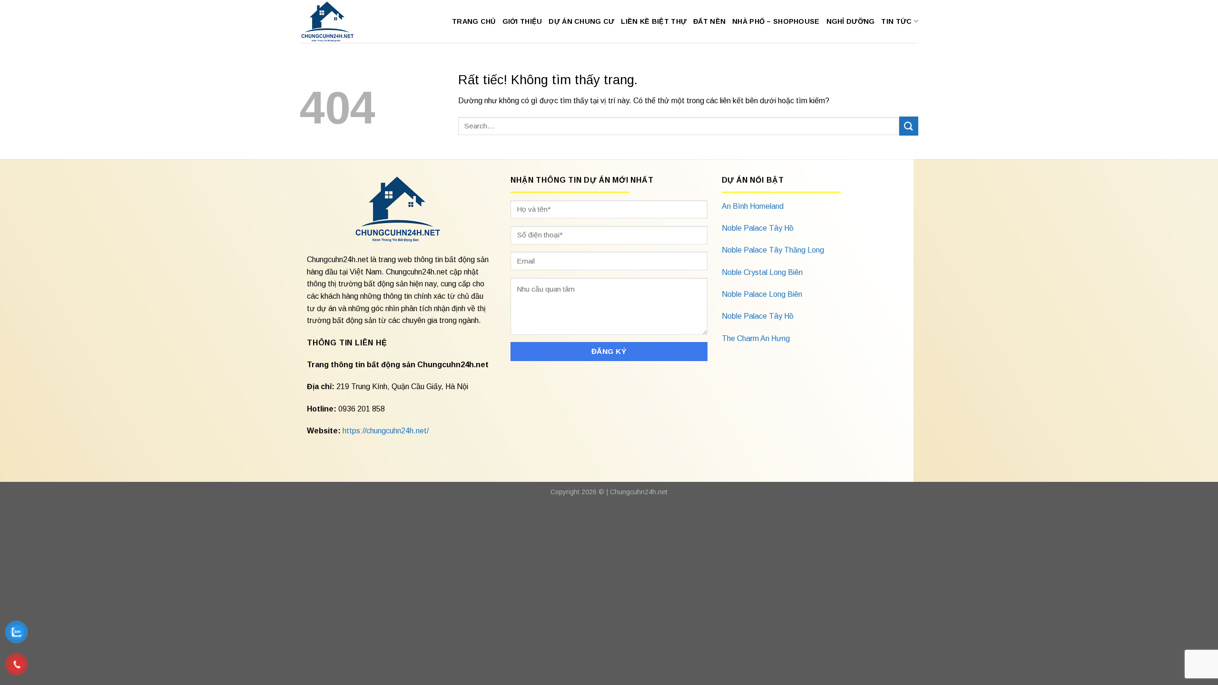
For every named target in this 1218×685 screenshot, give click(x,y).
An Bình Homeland (753, 206)
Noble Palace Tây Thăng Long (773, 250)
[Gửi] (908, 126)
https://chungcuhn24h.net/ (386, 431)
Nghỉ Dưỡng (850, 21)
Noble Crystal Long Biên (762, 272)
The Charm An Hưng (756, 338)
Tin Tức (896, 21)
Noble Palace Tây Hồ (758, 228)
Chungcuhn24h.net (639, 492)
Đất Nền (709, 21)
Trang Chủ (474, 21)
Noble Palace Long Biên (762, 294)
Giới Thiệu (522, 21)
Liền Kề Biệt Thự (654, 21)
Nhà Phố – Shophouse (775, 21)
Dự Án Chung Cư (581, 21)
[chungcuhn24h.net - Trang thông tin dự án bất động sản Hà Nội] (332, 21)
